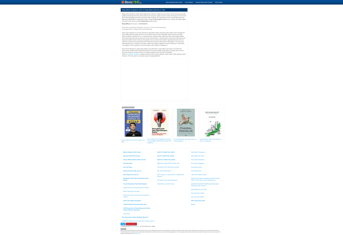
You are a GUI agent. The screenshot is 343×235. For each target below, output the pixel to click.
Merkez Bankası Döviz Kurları (174, 2)
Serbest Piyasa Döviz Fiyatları (204, 2)
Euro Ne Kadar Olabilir (197, 197)
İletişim (193, 204)
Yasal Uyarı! (137, 233)
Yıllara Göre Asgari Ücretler (199, 174)
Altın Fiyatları (218, 2)
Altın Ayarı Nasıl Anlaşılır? (164, 171)
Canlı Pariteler (189, 2)
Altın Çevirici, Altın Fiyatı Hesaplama (167, 180)
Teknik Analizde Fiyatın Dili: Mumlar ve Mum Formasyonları (211, 140)
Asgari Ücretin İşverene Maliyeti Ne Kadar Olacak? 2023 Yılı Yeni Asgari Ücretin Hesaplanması (205, 179)
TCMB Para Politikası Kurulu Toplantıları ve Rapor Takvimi (138, 221)
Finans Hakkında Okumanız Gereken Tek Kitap (133, 141)
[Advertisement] (154, 79)
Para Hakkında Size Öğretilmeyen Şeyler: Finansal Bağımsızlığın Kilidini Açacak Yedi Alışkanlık (159, 140)
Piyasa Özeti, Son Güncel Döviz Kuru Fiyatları (136, 187)
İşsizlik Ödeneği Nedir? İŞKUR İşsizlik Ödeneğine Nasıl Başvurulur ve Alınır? (205, 184)
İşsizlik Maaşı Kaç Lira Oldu (199, 189)
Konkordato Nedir (196, 171)
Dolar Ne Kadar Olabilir (197, 193)
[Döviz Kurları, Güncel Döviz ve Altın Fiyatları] (131, 2)
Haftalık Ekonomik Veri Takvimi (165, 184)
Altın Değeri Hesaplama (197, 159)
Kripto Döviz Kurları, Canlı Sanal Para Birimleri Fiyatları (136, 196)
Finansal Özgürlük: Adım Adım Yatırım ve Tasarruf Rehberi (185, 140)
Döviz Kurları (134, 226)
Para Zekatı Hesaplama (197, 163)
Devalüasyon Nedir (196, 167)
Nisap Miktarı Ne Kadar (197, 156)
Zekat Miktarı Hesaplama (133, 54)
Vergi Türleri (126, 213)
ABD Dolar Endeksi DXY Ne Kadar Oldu (168, 163)
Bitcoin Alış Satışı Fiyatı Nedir (131, 191)
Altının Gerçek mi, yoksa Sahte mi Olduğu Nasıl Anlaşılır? (170, 175)
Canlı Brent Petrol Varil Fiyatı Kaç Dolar (168, 167)
